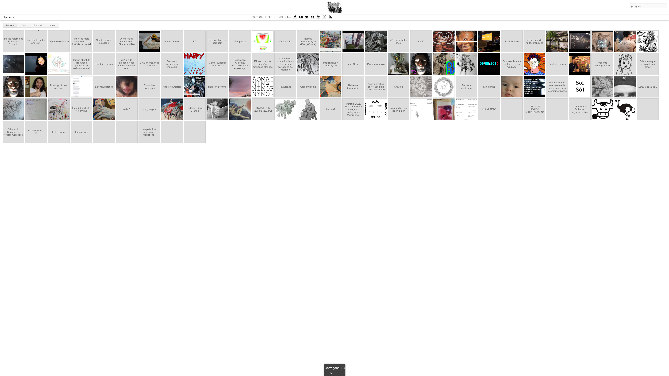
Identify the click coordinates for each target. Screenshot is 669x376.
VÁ (324, 18)
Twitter (306, 18)
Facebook (294, 18)
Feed (330, 18)
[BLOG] (271, 17)
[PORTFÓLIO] (258, 17)
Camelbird (318, 18)
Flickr (312, 18)
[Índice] (287, 17)
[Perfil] (279, 17)
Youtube (300, 18)
